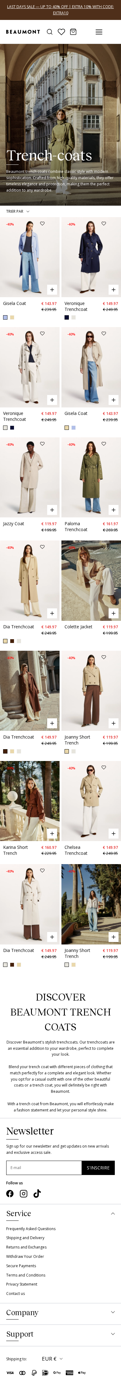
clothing (98, 1066)
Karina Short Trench (15, 850)
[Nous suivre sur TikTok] (37, 1193)
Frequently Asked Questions (31, 1228)
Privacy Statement (21, 1284)
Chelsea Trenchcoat (76, 850)
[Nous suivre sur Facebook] (10, 1193)
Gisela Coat (14, 303)
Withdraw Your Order (25, 1256)
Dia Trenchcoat (18, 627)
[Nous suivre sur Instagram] (23, 1193)
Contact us (15, 1293)
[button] (5, 257)
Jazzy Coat (13, 523)
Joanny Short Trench (77, 740)
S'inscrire (98, 1168)
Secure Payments (21, 1265)
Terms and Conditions (25, 1275)
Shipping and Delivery (25, 1237)
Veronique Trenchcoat (76, 306)
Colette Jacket (78, 627)
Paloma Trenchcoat (76, 526)
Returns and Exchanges (26, 1247)
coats (19, 1085)
